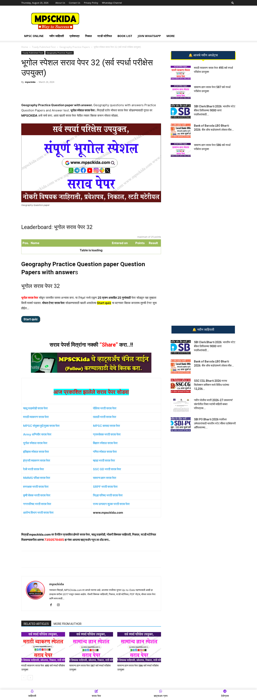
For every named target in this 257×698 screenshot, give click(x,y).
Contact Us (74, 2)
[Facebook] (68, 91)
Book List (124, 36)
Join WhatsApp (149, 36)
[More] (87, 91)
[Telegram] (59, 91)
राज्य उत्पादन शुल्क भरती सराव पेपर (111, 504)
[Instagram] (59, 605)
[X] (77, 91)
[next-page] (30, 677)
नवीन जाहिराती (56, 36)
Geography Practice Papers (74, 47)
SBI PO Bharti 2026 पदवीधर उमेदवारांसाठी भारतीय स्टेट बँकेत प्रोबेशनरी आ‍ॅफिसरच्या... (215, 423)
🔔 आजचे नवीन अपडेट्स (203, 55)
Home (24, 47)
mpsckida (30, 81)
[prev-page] (23, 677)
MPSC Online (34, 36)
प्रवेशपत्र (74, 36)
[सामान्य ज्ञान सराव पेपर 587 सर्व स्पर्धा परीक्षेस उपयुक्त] (91, 647)
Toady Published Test (44, 47)
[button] (233, 2)
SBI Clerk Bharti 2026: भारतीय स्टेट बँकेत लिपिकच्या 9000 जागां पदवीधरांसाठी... (214, 110)
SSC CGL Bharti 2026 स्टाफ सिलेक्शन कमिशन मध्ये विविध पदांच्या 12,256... (211, 384)
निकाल (88, 36)
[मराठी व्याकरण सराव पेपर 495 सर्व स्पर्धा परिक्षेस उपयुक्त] (43, 647)
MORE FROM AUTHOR (68, 623)
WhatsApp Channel (112, 2)
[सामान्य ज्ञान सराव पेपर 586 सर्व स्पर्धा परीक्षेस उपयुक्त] (139, 647)
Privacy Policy (91, 2)
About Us (60, 2)
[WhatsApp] (50, 91)
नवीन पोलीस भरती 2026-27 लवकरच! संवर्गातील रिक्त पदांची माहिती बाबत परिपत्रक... (213, 404)
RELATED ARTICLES (36, 623)
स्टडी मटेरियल (104, 36)
